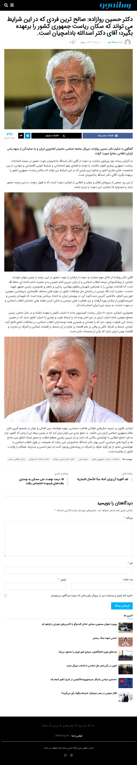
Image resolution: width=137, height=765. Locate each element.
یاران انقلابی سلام (17, 459)
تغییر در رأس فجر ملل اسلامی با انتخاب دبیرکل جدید (92, 666)
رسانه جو (112, 42)
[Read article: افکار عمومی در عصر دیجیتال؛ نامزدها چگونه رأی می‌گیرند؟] (125, 697)
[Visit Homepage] (115, 5)
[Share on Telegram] (28, 136)
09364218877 (62, 736)
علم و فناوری (68, 726)
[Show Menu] (12, 5)
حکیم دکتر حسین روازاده (64, 459)
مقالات (45, 726)
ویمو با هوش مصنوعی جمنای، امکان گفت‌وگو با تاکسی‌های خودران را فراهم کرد (79, 624)
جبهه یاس (83, 459)
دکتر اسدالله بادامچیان (39, 459)
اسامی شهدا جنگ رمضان (105, 638)
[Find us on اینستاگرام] (71, 755)
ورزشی (55, 726)
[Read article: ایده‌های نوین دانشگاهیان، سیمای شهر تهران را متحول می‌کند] (125, 655)
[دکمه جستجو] (6, 5)
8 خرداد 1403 (94, 42)
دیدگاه (128, 518)
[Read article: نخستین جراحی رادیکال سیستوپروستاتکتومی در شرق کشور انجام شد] (125, 683)
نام (130, 563)
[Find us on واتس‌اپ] (65, 755)
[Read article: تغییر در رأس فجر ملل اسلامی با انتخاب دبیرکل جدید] (125, 669)
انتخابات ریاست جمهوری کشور (105, 459)
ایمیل (62, 580)
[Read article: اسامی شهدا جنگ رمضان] (125, 642)
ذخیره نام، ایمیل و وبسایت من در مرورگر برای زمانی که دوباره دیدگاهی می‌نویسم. (91, 595)
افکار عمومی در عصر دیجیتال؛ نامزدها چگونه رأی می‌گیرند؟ (89, 693)
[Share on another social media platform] (21, 136)
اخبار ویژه (82, 726)
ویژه (82, 42)
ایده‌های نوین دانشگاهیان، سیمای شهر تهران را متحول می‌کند (87, 652)
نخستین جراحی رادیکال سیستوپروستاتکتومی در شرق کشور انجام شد (83, 679)
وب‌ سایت (128, 579)
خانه (92, 726)
